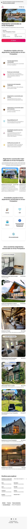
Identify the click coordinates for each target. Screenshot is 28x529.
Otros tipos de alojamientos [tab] (20, 478)
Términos (16, 522)
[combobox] (13, 32)
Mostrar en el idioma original (9, 3)
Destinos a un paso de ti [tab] (7, 478)
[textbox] (7, 36)
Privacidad (11, 522)
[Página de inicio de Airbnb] (3, 7)
